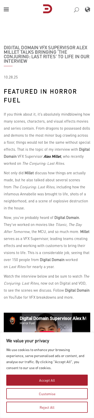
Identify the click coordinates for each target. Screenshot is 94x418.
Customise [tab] (47, 393)
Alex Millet (52, 156)
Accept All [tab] (47, 380)
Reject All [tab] (47, 407)
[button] (6, 9)
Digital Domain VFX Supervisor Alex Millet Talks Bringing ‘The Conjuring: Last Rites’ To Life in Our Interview (47, 54)
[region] (47, 375)
